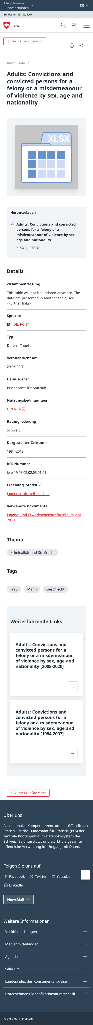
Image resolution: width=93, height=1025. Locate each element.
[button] (85, 875)
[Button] (72, 686)
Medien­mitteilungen (21, 944)
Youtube (63, 876)
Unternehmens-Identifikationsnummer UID (41, 993)
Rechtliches (10, 1018)
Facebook (17, 876)
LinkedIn (16, 885)
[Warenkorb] (73, 25)
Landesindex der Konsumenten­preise (36, 981)
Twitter (40, 876)
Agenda (11, 956)
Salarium (12, 969)
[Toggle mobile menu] (86, 25)
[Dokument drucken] (72, 45)
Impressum (26, 1018)
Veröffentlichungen (21, 931)
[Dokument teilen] (81, 45)
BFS (16, 26)
